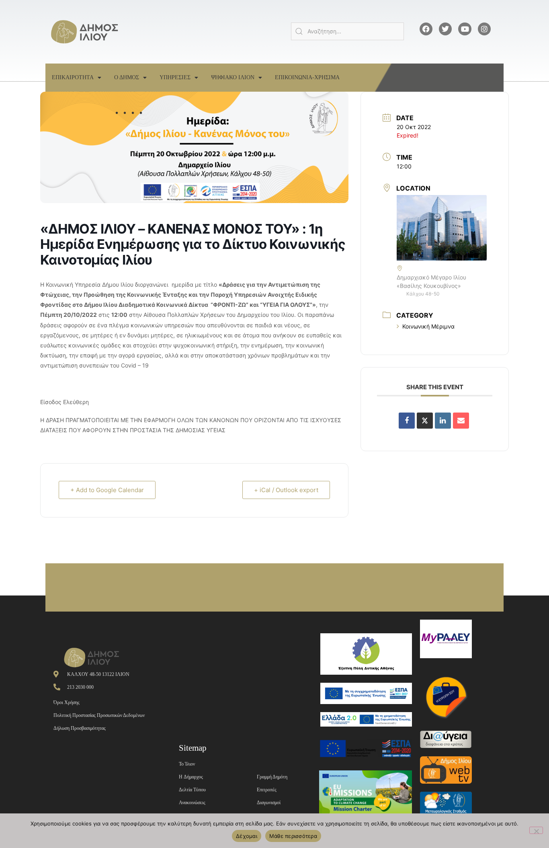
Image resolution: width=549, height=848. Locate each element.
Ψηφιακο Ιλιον (232, 77)
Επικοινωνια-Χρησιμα (307, 77)
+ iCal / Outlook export (286, 490)
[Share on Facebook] (407, 421)
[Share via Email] (461, 421)
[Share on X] (425, 421)
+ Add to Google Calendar (107, 490)
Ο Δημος (126, 77)
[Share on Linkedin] (443, 421)
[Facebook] (426, 29)
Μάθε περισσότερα (293, 836)
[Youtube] (464, 29)
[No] (536, 830)
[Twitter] (445, 29)
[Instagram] (484, 29)
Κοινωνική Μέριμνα (428, 326)
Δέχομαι (246, 836)
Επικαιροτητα (73, 77)
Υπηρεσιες (175, 77)
